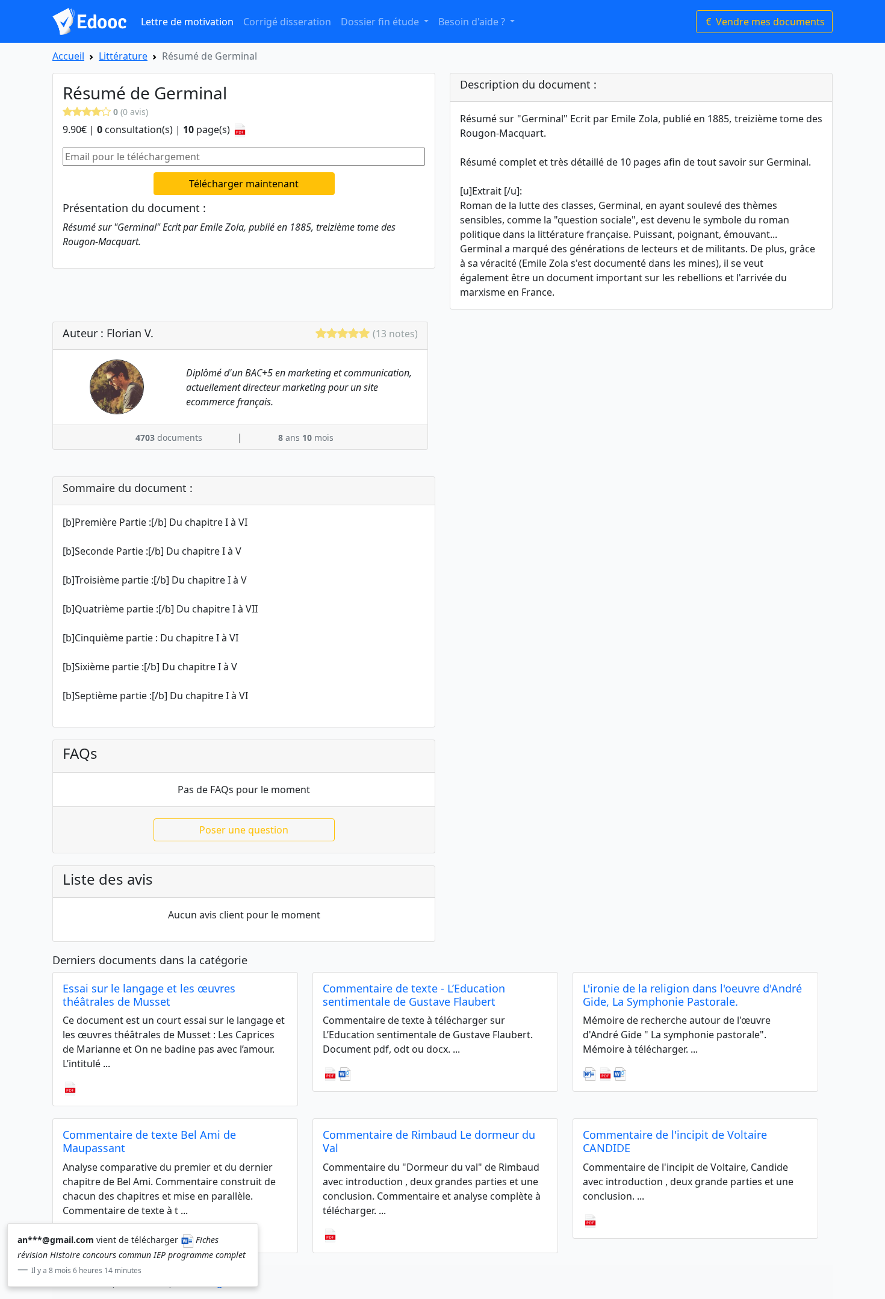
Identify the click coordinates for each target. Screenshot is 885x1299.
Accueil (68, 56)
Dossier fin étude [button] (381, 21)
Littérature (123, 56)
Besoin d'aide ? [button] (473, 21)
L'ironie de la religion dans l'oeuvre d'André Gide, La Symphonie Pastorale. (692, 995)
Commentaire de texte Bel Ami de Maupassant (149, 1141)
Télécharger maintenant (244, 183)
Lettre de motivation (187, 21)
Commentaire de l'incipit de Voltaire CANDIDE (675, 1141)
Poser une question (243, 829)
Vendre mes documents (769, 21)
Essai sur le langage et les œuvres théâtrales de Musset (149, 995)
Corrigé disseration (287, 21)
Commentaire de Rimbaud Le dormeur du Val (429, 1141)
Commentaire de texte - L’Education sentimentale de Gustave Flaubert (414, 995)
